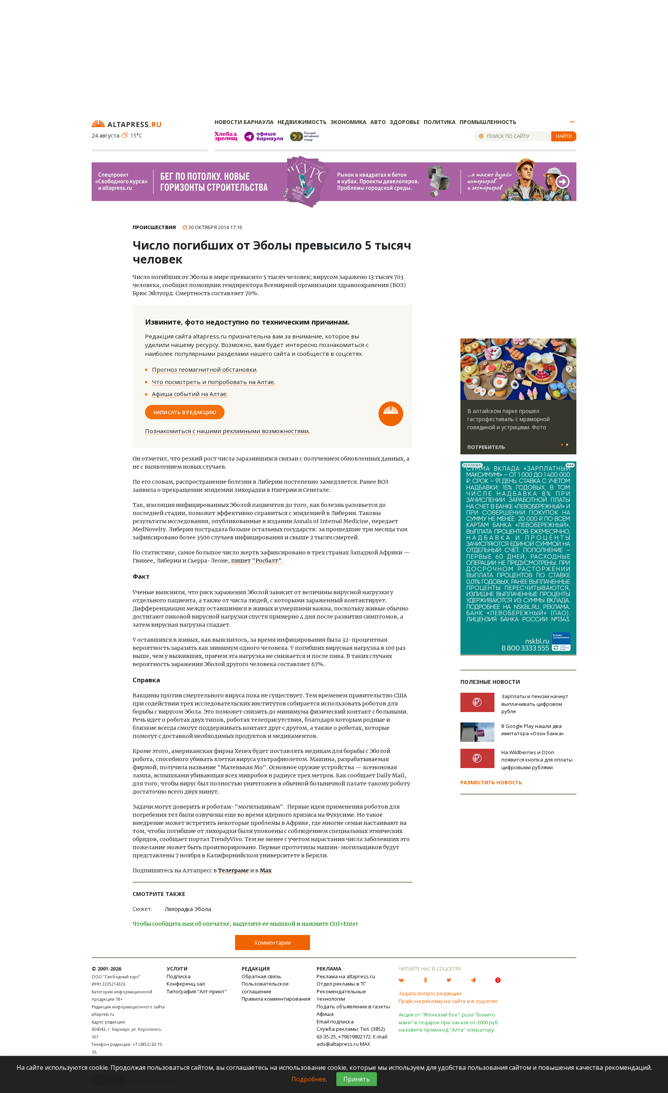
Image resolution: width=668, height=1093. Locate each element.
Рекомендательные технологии (341, 995)
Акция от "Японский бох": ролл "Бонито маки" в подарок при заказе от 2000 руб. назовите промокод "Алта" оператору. (449, 1022)
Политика (440, 122)
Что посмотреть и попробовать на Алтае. (213, 382)
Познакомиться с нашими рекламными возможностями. (227, 431)
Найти (564, 136)
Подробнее (308, 1079)
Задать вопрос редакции (430, 993)
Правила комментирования (276, 998)
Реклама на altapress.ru (346, 976)
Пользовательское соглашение (265, 987)
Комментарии (272, 942)
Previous (468, 369)
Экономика (348, 122)
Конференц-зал (186, 983)
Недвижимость (302, 122)
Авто (378, 122)
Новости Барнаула (244, 122)
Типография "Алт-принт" (197, 991)
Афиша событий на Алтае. (190, 394)
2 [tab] (567, 445)
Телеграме (233, 870)
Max (265, 870)
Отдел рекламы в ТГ (341, 983)
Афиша (325, 1013)
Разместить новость (491, 782)
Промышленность (488, 122)
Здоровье (405, 122)
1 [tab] (562, 445)
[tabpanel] (518, 399)
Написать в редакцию (184, 411)
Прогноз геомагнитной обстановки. (204, 369)
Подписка (179, 976)
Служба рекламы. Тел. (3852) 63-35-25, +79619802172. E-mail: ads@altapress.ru (352, 1036)
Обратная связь (261, 976)
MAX (365, 1043)
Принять (356, 1079)
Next (569, 369)
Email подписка (335, 1021)
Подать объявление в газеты (353, 1006)
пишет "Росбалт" (256, 560)
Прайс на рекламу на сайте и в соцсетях (448, 1001)
